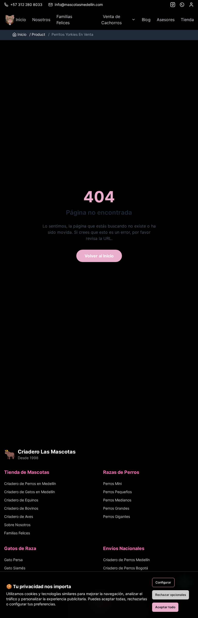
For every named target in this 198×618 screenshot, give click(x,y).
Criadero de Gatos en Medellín (29, 492)
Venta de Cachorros (111, 19)
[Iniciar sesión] (191, 4)
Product (37, 34)
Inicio (21, 19)
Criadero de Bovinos (21, 508)
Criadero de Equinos (21, 500)
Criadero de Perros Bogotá (125, 568)
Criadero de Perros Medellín (126, 560)
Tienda (187, 19)
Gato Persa (13, 560)
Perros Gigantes (116, 516)
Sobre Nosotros (17, 525)
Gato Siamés (14, 568)
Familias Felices (64, 19)
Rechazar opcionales (170, 595)
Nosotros (41, 19)
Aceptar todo (165, 607)
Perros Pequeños (117, 492)
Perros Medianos (117, 500)
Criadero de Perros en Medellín (30, 483)
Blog (146, 19)
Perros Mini (112, 483)
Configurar (163, 582)
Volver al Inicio (99, 255)
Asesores (166, 19)
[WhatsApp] (182, 4)
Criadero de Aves (18, 516)
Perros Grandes (116, 508)
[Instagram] (172, 4)
